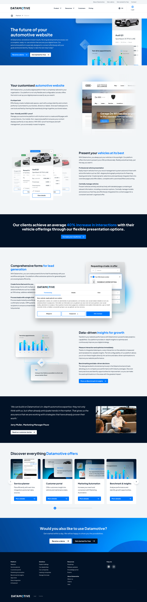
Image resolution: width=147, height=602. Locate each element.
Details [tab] (73, 292)
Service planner (22, 483)
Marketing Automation (89, 483)
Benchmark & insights (120, 483)
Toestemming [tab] (48, 292)
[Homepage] (12, 15)
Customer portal (54, 483)
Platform (18, 15)
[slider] (55, 508)
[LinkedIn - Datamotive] (109, 567)
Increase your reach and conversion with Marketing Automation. (87, 490)
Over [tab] (99, 292)
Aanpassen (72, 313)
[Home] (20, 8)
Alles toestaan (98, 313)
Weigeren (49, 313)
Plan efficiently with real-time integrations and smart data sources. (24, 490)
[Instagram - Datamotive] (114, 567)
